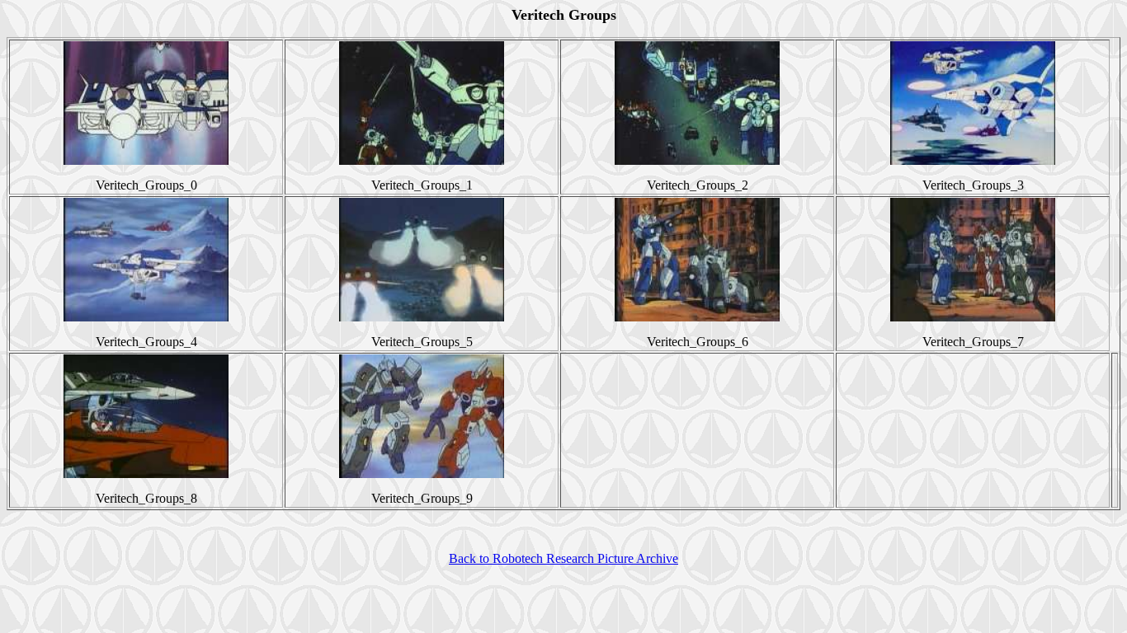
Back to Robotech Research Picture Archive (563, 558)
